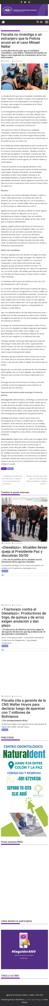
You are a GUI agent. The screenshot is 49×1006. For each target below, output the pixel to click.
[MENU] (46, 22)
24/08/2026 (7, 605)
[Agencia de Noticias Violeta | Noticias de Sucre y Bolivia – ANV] (24, 15)
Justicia (4, 468)
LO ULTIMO (13, 975)
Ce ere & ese (18, 61)
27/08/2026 (7, 543)
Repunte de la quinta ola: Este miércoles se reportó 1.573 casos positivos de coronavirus (12, 480)
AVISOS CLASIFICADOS (20, 921)
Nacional (10, 468)
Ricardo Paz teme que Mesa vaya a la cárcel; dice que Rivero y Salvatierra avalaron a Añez (36, 480)
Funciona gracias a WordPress (13, 999)
